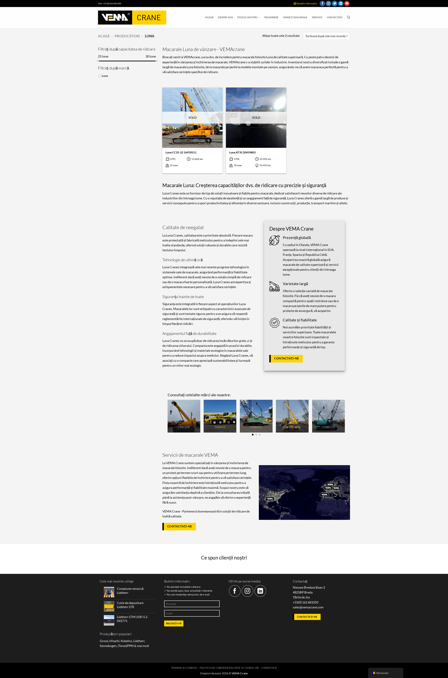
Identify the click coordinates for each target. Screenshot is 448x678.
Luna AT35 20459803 (242, 152)
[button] (305, 3)
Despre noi (225, 17)
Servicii (317, 17)
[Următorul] (344, 417)
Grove (104, 641)
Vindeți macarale (295, 17)
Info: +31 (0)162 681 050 (109, 3)
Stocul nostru (247, 17)
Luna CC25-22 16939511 (181, 152)
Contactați (334, 17)
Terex (122, 646)
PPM (130, 646)
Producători (127, 36)
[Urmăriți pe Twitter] (334, 3)
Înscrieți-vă (174, 623)
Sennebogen (108, 646)
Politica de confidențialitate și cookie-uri (229, 667)
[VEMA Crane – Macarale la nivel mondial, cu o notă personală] (132, 18)
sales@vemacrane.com (308, 607)
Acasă (209, 17)
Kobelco (126, 641)
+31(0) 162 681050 (305, 602)
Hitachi (114, 641)
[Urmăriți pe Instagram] (328, 3)
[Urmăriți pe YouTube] (347, 3)
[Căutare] (348, 17)
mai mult (143, 646)
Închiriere (271, 17)
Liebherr (139, 641)
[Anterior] (167, 417)
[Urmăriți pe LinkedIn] (341, 3)
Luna (105, 75)
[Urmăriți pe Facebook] (322, 3)
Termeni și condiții (184, 667)
